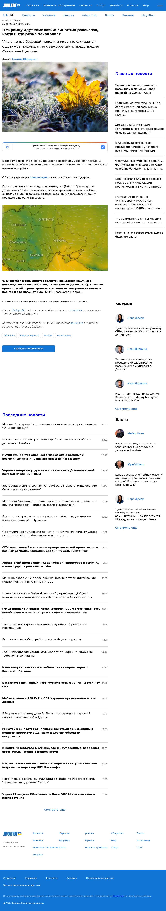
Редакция (31, 878)
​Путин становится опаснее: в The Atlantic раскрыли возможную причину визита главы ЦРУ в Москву (137, 109)
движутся (76, 323)
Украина (16, 20)
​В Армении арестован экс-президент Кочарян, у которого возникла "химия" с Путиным (136, 146)
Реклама (72, 878)
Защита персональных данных (21, 885)
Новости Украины (29, 335)
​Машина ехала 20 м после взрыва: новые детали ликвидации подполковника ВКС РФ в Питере (138, 182)
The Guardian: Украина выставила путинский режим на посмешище (138, 220)
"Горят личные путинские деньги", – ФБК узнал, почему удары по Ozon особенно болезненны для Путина (139, 164)
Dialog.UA (18, 310)
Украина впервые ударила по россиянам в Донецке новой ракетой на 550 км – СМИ (136, 89)
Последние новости (23, 414)
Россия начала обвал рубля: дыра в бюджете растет (41, 639)
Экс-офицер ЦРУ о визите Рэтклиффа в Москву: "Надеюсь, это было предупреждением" (139, 128)
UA (5, 15)
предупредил (39, 177)
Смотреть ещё (55, 809)
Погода (48, 335)
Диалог (5, 20)
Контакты (51, 878)
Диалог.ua (118, 896)
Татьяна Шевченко (24, 59)
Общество (9, 335)
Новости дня (64, 335)
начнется (76, 310)
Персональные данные (100, 878)
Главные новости (133, 73)
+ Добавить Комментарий (28, 348)
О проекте (9, 878)
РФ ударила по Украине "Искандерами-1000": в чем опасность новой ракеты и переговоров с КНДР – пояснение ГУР (138, 203)
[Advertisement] (55, 380)
